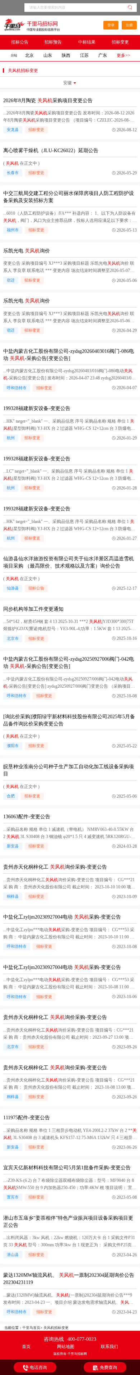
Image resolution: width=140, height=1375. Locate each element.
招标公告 (19, 42)
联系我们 (109, 1346)
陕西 (66, 55)
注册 (129, 25)
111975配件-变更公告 (26, 1117)
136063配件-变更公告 (26, 816)
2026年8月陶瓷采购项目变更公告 (48, 100)
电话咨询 (38, 1367)
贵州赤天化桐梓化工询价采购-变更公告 (55, 867)
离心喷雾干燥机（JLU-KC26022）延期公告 (50, 150)
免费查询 (108, 1367)
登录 (111, 25)
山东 (47, 55)
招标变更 (120, 42)
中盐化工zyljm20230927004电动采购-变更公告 (62, 917)
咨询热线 (70, 1339)
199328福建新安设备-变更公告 (36, 408)
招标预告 (53, 42)
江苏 (84, 55)
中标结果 (86, 42)
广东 (102, 55)
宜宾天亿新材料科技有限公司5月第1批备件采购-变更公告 (67, 1167)
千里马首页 (31, 1328)
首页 (26, 1346)
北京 (29, 55)
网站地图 (65, 1346)
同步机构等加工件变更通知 (33, 609)
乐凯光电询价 (26, 251)
